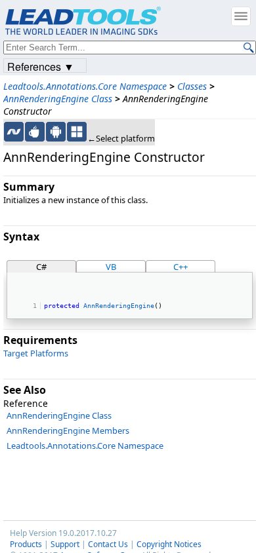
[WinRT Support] (77, 132)
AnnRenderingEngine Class (57, 98)
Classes (192, 86)
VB (111, 267)
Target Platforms (35, 353)
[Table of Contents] (241, 16)
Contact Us (108, 544)
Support (65, 544)
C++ (180, 267)
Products (26, 544)
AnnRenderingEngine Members (68, 430)
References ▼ (40, 66)
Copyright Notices (169, 544)
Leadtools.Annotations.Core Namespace (85, 86)
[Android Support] (56, 132)
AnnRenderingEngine (118, 305)
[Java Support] (35, 132)
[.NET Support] (14, 132)
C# (41, 267)
